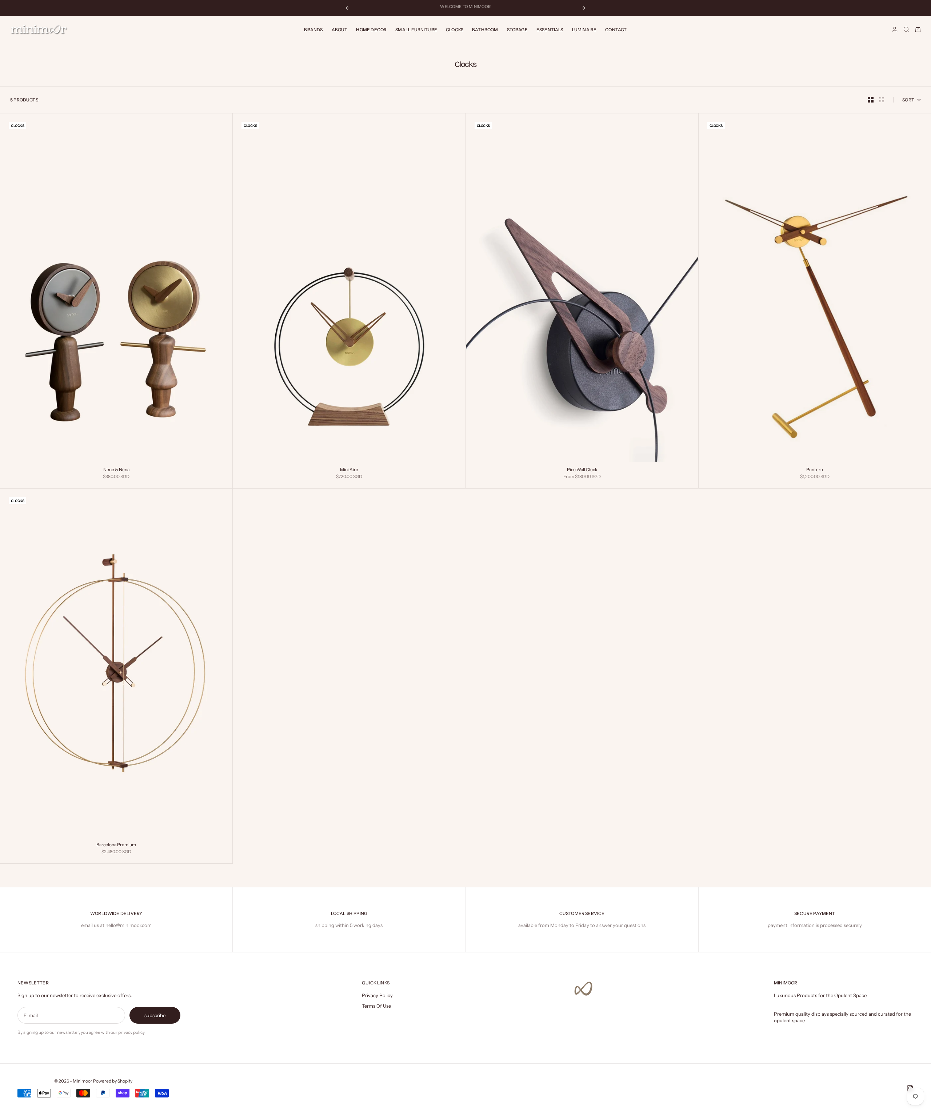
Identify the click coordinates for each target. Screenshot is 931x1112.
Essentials (549, 29)
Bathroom (485, 29)
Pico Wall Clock (582, 470)
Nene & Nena (116, 470)
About (340, 29)
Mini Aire (349, 470)
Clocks (454, 29)
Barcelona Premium (116, 845)
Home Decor (371, 29)
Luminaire (584, 29)
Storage (517, 29)
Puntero (814, 470)
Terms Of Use (376, 1006)
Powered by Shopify (112, 1081)
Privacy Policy (377, 995)
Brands (313, 29)
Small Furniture (416, 29)
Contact (616, 29)
